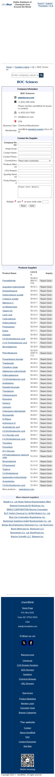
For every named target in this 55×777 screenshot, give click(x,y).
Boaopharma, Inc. (38, 517)
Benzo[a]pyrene (9, 347)
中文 (51, 6)
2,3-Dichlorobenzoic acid (13, 379)
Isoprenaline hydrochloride (14, 477)
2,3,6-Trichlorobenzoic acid (14, 343)
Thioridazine (8, 391)
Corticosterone (9, 319)
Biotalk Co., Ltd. (10, 502)
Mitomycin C (8, 303)
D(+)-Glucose (8, 451)
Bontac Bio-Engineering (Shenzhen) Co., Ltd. (22, 525)
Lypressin (6, 407)
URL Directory (27, 683)
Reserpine (7, 399)
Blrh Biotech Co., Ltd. (40, 513)
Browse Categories (27, 713)
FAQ (27, 737)
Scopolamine (8, 481)
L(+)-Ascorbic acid (10, 435)
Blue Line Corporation (19, 517)
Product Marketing (27, 699)
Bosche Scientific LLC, (21, 536)
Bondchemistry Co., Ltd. (40, 521)
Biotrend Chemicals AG (20, 506)
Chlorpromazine (9, 395)
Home (9, 67)
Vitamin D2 (7, 311)
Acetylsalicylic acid (11, 427)
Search (40, 3)
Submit (49, 3)
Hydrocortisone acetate (12, 295)
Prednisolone (8, 327)
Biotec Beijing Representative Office (34, 502)
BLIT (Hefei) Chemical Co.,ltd (17, 513)
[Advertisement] (27, 36)
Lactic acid (7, 315)
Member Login (27, 703)
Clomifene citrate (10, 367)
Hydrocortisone (9, 323)
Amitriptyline (8, 383)
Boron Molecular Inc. (20, 529)
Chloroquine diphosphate (13, 411)
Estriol (5, 331)
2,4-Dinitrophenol (10, 473)
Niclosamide (8, 415)
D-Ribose (6, 419)
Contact (27, 728)
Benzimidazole (9, 461)
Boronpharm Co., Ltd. (20, 533)
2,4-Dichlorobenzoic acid (13, 439)
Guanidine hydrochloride (13, 287)
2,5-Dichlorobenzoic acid (13, 431)
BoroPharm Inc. (37, 533)
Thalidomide (8, 363)
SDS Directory (27, 670)
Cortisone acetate (10, 299)
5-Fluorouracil (8, 465)
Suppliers (27, 674)
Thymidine (7, 443)
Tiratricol (6, 469)
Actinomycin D (9, 423)
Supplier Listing (22, 67)
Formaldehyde (9, 281)
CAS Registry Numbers (27, 665)
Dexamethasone (9, 291)
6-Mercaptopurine (10, 375)
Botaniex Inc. (38, 536)
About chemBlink (27, 733)
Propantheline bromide (12, 359)
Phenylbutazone (9, 353)
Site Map (28, 746)
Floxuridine (7, 447)
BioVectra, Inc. (38, 506)
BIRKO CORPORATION (18, 509)
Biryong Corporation (38, 509)
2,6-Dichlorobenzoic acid (13, 339)
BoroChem (48, 525)
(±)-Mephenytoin (9, 307)
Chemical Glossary (27, 679)
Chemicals (27, 661)
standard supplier (36, 129)
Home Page (27, 608)
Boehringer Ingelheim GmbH (16, 521)
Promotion (43, 6)
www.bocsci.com (26, 98)
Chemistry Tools (27, 708)
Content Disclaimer (27, 742)
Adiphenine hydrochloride (14, 371)
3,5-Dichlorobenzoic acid (13, 485)
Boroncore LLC (37, 529)
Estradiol (6, 335)
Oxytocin (6, 403)
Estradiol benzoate (10, 387)
